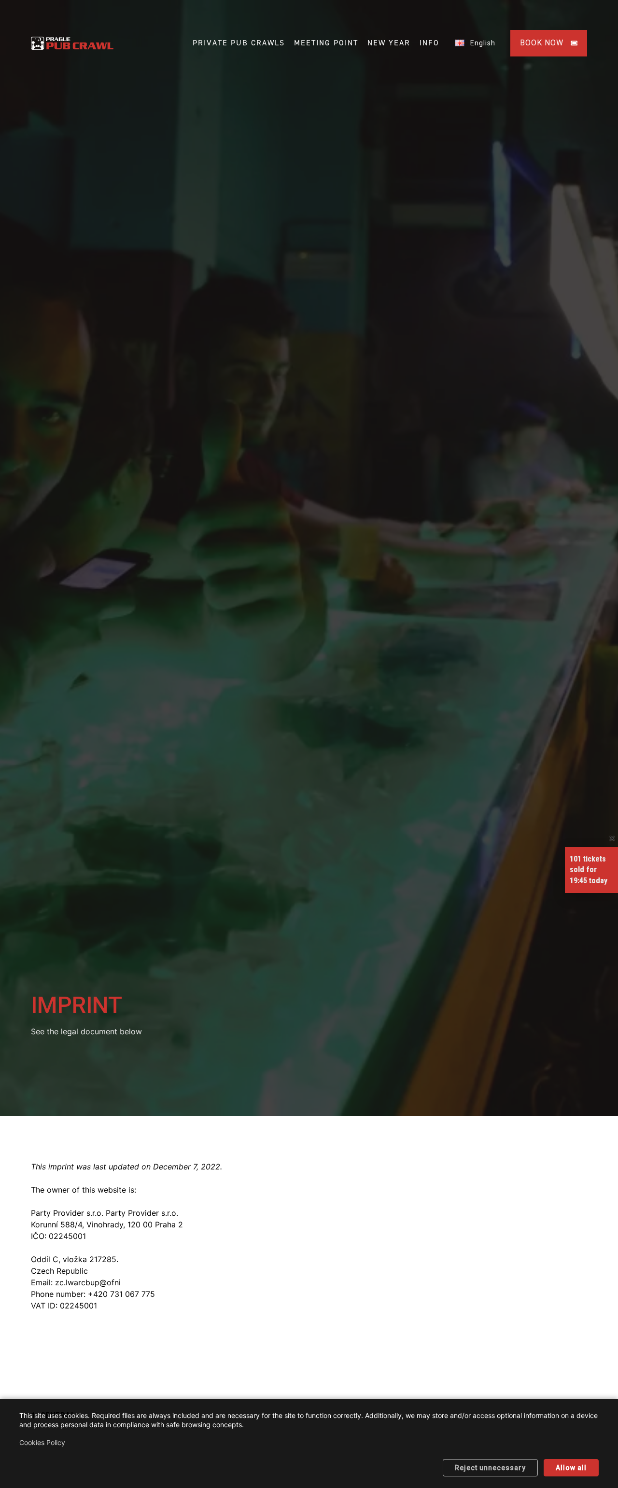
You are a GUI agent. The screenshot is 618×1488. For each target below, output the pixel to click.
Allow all (571, 1468)
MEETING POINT (326, 43)
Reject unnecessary (490, 1468)
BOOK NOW (541, 42)
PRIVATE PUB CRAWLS (239, 43)
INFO (429, 43)
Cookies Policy (42, 1442)
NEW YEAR (388, 43)
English (479, 43)
